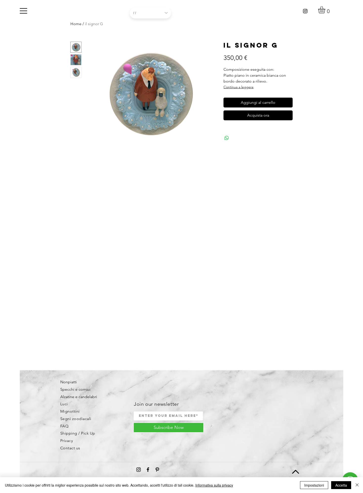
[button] (23, 11)
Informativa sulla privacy (214, 485)
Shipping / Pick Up (77, 433)
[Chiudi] (357, 485)
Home (75, 23)
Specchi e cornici (75, 389)
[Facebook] (148, 470)
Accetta (341, 485)
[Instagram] (305, 11)
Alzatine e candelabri (78, 396)
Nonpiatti (68, 382)
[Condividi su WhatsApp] (227, 138)
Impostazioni (314, 485)
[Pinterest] (157, 470)
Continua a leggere (238, 87)
